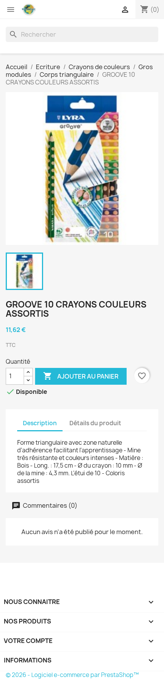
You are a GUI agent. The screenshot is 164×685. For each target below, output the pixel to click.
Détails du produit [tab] (95, 423)
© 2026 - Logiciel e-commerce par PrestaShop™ (72, 675)
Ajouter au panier (81, 376)
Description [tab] (40, 423)
